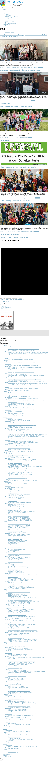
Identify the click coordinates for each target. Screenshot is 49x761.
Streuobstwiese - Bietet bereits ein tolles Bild (17, 717)
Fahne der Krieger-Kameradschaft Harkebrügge (17, 527)
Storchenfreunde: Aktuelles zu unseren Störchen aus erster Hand (20, 472)
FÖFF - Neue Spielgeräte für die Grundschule (17, 588)
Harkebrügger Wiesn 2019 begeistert (15, 539)
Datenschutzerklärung (7, 756)
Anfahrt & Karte (6, 755)
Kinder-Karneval (5, 140)
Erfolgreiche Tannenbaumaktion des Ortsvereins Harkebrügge (20, 70)
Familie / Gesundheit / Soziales (11, 16)
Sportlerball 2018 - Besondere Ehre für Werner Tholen (19, 602)
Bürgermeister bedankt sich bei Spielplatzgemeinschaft (19, 534)
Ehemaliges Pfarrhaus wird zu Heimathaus (16, 612)
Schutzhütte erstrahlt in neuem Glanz (15, 660)
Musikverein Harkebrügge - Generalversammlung (18, 648)
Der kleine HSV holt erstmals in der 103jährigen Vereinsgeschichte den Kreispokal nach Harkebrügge (28, 400)
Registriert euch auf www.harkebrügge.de (16, 678)
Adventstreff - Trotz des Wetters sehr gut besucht (17, 646)
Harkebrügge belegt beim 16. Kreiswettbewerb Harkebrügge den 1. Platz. (22, 746)
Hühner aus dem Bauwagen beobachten (16, 411)
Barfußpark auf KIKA (12, 493)
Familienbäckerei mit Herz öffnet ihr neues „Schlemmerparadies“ (21, 446)
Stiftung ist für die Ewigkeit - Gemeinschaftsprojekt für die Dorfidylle (22, 662)
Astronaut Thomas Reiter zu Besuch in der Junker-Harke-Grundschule (22, 640)
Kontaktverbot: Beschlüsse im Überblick (16, 510)
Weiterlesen (40, 67)
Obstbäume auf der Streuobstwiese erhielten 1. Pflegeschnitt (20, 567)
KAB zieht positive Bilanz (13, 626)
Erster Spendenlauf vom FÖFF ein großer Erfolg (16, 106)
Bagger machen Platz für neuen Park (15, 680)
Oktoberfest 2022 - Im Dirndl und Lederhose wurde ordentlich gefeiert (22, 425)
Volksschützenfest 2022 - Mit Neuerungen (16, 432)
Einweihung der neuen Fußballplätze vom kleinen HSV (19, 464)
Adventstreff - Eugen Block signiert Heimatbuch (17, 594)
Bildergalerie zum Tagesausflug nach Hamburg (17, 540)
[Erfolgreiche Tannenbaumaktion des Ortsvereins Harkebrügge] (24, 94)
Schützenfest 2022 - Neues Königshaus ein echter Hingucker (20, 427)
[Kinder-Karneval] (24, 164)
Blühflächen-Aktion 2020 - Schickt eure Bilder (17, 499)
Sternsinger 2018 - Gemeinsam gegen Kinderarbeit (18, 641)
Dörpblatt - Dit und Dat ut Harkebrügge (16, 638)
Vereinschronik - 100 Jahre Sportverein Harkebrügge (18, 465)
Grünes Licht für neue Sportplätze (14, 536)
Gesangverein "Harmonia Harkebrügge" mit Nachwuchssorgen (20, 622)
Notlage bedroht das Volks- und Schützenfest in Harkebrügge (20, 384)
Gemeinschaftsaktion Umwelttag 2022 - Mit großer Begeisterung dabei (22, 445)
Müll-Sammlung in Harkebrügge (14, 508)
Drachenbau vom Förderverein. (14, 542)
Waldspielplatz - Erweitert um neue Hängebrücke (17, 566)
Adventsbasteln (5, 103)
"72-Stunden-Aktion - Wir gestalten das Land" (17, 670)
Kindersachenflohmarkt (12, 543)
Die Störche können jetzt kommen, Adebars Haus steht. (19, 724)
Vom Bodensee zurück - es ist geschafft (15, 495)
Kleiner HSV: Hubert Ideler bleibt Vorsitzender (17, 443)
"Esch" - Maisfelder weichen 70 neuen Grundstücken (18, 655)
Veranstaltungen (6, 301)
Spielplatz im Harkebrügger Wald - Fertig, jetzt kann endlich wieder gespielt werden (24, 712)
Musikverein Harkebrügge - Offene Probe (16, 570)
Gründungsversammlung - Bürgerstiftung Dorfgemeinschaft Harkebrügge (22, 630)
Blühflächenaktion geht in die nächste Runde (17, 504)
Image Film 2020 (4, 309)
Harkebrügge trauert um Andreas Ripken (16, 686)
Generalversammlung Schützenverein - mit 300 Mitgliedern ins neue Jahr (22, 639)
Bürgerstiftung (8, 15)
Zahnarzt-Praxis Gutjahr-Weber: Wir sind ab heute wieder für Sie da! (21, 350)
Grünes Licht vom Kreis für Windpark (15, 693)
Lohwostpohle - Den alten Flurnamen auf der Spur (18, 610)
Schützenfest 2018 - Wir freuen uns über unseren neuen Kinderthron (21, 616)
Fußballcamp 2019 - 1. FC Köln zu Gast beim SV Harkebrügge (20, 579)
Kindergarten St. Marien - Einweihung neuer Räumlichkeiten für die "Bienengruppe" (25, 601)
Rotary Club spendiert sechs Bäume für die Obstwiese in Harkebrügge (22, 703)
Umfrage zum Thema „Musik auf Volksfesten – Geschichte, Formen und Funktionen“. (25, 480)
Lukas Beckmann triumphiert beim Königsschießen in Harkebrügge (21, 369)
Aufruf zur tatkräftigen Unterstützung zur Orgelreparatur (19, 403)
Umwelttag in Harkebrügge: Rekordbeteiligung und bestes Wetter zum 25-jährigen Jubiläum (26, 381)
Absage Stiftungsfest (12, 505)
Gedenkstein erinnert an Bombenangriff (16, 506)
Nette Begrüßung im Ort (12, 723)
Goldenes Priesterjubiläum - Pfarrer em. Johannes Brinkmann (20, 692)
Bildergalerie (5, 11)
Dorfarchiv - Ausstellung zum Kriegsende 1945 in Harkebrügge (20, 460)
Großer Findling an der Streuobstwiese (15, 487)
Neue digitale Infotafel (12, 402)
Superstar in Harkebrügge (13, 752)
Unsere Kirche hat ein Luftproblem (15, 560)
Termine (4, 10)
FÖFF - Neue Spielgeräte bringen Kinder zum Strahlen (19, 582)
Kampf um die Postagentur (13, 748)
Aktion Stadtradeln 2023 (13, 405)
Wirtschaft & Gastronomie (10, 23)
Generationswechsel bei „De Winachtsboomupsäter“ (18, 595)
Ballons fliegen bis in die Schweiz (14, 596)
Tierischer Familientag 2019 (13, 550)
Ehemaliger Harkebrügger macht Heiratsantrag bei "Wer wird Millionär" (22, 574)
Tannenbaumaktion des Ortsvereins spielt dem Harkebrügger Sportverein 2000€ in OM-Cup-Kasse (27, 383)
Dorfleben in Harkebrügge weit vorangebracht (17, 676)
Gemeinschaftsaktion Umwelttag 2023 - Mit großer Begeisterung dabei (22, 408)
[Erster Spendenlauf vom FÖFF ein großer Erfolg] (24, 130)
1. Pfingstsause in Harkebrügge (14, 738)
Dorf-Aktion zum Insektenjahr (14, 559)
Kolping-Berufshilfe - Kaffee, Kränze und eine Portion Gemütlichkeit (22, 597)
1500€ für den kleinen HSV (13, 529)
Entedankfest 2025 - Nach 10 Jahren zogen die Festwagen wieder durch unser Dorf (24, 367)
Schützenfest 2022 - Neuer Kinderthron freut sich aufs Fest (19, 430)
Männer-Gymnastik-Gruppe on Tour (15, 528)
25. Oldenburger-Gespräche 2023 (14, 394)
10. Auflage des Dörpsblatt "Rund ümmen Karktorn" (18, 517)
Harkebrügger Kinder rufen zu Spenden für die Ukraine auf (20, 449)
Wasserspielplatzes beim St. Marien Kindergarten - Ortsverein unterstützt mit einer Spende (26, 375)
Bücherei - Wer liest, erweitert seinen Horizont (17, 578)
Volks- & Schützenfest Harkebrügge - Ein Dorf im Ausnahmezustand (21, 661)
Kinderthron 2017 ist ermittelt (14, 658)
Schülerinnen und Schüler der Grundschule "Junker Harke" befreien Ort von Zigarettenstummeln (27, 434)
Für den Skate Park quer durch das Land (16, 497)
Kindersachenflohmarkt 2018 (9, 234)
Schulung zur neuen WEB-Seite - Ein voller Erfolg (18, 687)
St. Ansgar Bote (4, 308)
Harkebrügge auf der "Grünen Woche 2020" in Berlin (18, 516)
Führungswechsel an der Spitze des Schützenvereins (18, 415)
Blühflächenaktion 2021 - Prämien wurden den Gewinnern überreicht (22, 459)
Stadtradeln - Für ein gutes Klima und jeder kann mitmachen (20, 474)
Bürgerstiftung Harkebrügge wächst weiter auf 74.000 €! (19, 627)
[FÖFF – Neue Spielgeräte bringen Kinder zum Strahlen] (24, 191)
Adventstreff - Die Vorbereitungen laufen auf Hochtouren (19, 707)
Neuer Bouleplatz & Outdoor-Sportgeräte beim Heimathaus (20, 407)
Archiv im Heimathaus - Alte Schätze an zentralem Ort (19, 592)
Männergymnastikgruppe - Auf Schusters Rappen (18, 580)
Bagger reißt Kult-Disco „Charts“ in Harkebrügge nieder (19, 396)
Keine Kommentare (34, 67)
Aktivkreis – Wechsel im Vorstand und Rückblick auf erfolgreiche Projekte (23, 365)
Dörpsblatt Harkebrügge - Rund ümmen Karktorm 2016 (19, 691)
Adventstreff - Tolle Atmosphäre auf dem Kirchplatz (18, 701)
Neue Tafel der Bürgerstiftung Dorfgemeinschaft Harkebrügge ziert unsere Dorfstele (25, 466)
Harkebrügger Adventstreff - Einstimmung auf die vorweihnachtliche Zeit (22, 362)
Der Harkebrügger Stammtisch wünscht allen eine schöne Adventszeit (22, 702)
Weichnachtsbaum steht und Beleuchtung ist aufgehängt (19, 525)
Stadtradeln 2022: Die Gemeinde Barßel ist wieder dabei (19, 448)
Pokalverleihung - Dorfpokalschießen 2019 (16, 572)
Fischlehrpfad (10, 740)
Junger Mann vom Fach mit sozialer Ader (16, 558)
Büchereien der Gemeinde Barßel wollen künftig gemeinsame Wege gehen (23, 398)
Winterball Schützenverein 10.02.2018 (15, 634)
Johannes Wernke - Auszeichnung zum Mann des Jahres (19, 689)
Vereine (6, 22)
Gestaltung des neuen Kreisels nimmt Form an (17, 721)
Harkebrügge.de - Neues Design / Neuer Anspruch (18, 709)
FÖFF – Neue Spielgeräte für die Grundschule (15, 201)
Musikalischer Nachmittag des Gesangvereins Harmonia (19, 734)
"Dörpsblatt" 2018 (11, 585)
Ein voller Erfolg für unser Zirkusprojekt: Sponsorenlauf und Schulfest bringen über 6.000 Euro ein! (28, 352)
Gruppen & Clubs (8, 17)
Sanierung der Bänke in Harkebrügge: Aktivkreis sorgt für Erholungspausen (23, 388)
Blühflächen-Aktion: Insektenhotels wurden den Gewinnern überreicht (22, 484)
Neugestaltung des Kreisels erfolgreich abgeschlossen (18, 390)
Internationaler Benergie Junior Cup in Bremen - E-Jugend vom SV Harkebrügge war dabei (26, 671)
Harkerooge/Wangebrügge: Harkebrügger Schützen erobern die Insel (21, 620)
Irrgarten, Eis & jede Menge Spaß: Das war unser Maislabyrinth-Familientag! (23, 349)
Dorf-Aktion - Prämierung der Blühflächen (16, 549)
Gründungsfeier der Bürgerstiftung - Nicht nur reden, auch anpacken (21, 609)
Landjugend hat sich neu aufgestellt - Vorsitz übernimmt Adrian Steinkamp (23, 442)
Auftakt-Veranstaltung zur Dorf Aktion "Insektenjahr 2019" (20, 557)
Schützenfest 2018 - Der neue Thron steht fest (17, 615)
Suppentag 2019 (11, 564)
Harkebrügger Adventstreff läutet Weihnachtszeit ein (18, 526)
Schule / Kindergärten (25, 67)
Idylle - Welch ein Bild (12, 501)
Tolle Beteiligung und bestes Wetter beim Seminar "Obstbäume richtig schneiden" (24, 379)
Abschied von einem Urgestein (14, 683)
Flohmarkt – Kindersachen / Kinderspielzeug (15, 237)
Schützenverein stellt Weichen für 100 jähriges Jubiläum (19, 518)
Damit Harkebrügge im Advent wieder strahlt (17, 532)
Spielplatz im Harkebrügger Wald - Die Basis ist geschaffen (20, 719)
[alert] (24, 270)
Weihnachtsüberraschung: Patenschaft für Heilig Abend (19, 420)
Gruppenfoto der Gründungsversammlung (16, 628)
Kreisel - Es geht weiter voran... (14, 704)
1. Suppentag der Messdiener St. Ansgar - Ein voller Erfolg (19, 618)
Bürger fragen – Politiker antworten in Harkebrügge (18, 347)
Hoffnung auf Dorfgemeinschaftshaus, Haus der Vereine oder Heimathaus (22, 624)
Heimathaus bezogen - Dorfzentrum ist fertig (17, 535)
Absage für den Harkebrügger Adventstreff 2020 (17, 483)
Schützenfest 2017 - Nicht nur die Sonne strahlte (17, 654)
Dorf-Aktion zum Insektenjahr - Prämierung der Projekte (19, 524)
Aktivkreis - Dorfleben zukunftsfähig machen (17, 598)
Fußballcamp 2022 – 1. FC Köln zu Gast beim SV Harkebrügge (20, 441)
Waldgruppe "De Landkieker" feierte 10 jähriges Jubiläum (19, 672)
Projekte (17, 137)
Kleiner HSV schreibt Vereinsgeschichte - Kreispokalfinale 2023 (21, 404)
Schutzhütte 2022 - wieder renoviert (15, 426)
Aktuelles (4, 9)
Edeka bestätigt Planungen (13, 575)
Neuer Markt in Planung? (13, 577)
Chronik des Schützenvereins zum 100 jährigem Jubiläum (19, 519)
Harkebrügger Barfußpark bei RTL (15, 498)
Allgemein (18, 67)
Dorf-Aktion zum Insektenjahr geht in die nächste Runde (19, 554)
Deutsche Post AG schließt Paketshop (15, 562)
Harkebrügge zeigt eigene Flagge (14, 684)
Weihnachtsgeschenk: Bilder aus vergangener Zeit (18, 455)
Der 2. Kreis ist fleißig (12, 665)
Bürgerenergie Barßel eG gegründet (15, 668)
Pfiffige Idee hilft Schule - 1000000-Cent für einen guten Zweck (20, 739)
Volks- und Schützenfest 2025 (14, 368)
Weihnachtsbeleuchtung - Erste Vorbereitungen (17, 710)
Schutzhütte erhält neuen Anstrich (14, 547)
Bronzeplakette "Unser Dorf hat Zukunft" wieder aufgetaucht (20, 468)
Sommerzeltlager (11, 565)
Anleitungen (3, 306)
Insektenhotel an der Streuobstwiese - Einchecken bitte (19, 494)
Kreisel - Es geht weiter (12, 711)
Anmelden (7, 25)
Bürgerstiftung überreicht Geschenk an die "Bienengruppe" (20, 600)
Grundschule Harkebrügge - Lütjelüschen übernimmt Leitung (20, 520)
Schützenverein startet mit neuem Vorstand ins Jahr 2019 (19, 586)
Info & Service (8, 18)
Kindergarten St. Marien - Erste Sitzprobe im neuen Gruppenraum (21, 605)
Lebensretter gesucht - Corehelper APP (15, 476)
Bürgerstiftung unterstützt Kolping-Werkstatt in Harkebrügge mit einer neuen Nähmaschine (26, 436)
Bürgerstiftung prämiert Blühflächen (15, 463)
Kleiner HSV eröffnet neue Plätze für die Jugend (17, 470)
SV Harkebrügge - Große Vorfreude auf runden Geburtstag (19, 584)
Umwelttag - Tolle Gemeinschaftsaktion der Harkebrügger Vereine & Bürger (23, 631)
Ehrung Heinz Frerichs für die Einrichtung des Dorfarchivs (19, 438)
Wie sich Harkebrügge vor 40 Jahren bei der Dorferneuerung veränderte (22, 376)
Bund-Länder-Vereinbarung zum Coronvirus (17, 512)
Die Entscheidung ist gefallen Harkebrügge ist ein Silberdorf (20, 731)
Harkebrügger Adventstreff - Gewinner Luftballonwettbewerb (20, 649)
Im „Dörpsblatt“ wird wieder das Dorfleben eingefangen (19, 414)
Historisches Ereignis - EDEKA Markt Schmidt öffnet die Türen (20, 451)
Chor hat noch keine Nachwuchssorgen (16, 413)
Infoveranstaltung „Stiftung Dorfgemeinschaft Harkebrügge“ (20, 663)
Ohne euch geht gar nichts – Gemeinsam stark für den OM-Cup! (21, 372)
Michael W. (2, 67)
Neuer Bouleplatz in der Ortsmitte (14, 422)
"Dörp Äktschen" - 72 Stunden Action (15, 742)
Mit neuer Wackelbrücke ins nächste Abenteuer (17, 673)
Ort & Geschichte (8, 20)
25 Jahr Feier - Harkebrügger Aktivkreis (16, 679)
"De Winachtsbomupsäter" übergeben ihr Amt (17, 636)
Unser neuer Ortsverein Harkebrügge (15, 531)
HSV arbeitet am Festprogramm (14, 513)
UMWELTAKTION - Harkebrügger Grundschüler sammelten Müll (21, 511)
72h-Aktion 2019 (11, 551)
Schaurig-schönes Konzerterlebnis (14, 651)
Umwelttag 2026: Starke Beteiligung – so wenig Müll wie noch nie (21, 357)
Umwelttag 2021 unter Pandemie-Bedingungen (17, 478)
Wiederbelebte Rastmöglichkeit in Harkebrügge (17, 380)
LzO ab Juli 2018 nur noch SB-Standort (16, 699)
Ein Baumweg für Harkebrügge (14, 467)
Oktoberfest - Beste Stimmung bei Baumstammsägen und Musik (20, 715)
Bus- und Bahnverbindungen (6, 307)
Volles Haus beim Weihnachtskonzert (15, 698)
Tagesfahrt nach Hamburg (13, 569)
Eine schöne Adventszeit (13, 456)
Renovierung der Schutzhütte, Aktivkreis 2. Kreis (17, 664)
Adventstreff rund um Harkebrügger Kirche (16, 419)
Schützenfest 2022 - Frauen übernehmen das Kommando (19, 429)
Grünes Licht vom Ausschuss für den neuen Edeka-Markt (19, 502)
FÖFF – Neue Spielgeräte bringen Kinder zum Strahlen (18, 167)
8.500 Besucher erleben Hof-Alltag (15, 737)
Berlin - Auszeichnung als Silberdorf (15, 727)
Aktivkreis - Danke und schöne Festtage (16, 696)
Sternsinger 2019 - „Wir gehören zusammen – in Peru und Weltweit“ (21, 587)
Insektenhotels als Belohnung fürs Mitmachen (17, 546)
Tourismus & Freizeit (9, 21)
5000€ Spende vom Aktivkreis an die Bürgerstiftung (18, 633)
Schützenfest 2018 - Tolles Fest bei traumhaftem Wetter (19, 611)
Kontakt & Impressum (7, 754)
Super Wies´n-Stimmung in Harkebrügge (16, 607)
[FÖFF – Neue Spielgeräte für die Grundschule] (24, 224)
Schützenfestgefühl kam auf (13, 489)
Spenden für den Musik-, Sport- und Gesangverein (18, 625)
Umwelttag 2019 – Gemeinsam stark (15, 571)
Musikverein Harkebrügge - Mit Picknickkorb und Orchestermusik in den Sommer (24, 435)
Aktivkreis (7, 14)
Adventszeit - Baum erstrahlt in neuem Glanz (17, 645)
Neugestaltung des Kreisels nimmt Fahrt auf (16, 395)
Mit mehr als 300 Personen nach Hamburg (16, 541)
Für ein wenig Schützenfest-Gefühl (15, 490)
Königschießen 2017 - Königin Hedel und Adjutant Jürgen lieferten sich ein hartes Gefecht (26, 657)
